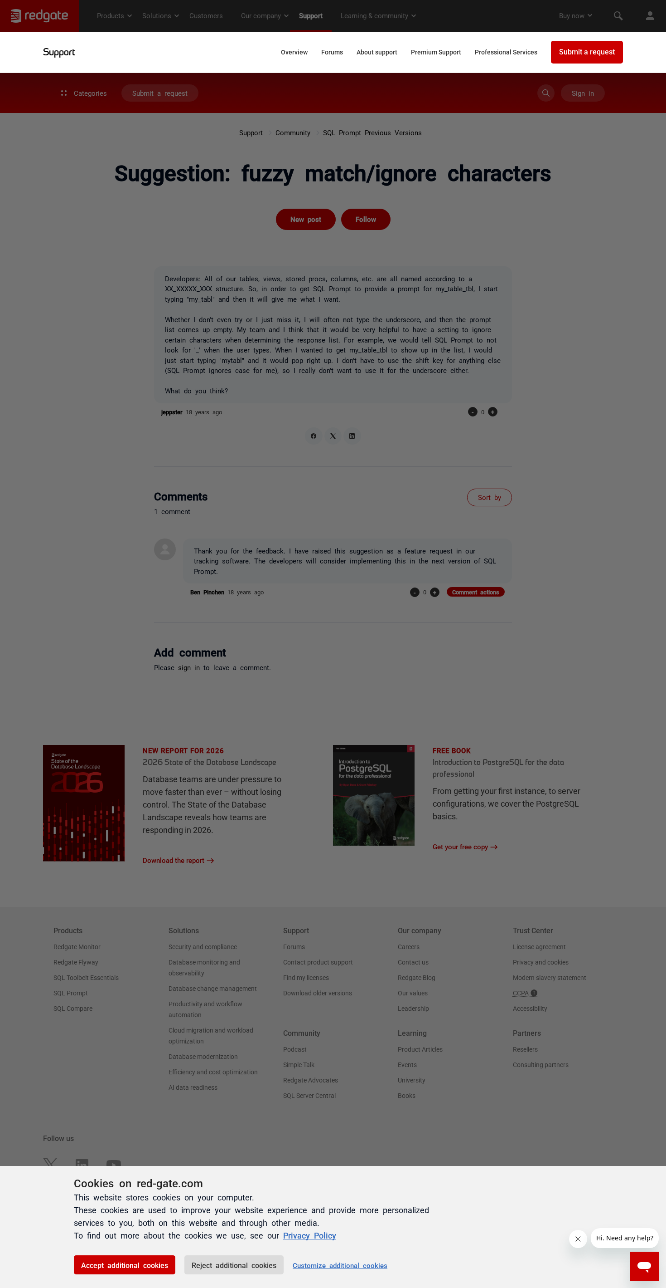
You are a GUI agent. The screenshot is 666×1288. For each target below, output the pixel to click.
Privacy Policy (309, 1235)
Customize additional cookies (340, 1265)
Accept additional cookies (124, 1264)
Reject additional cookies (234, 1264)
